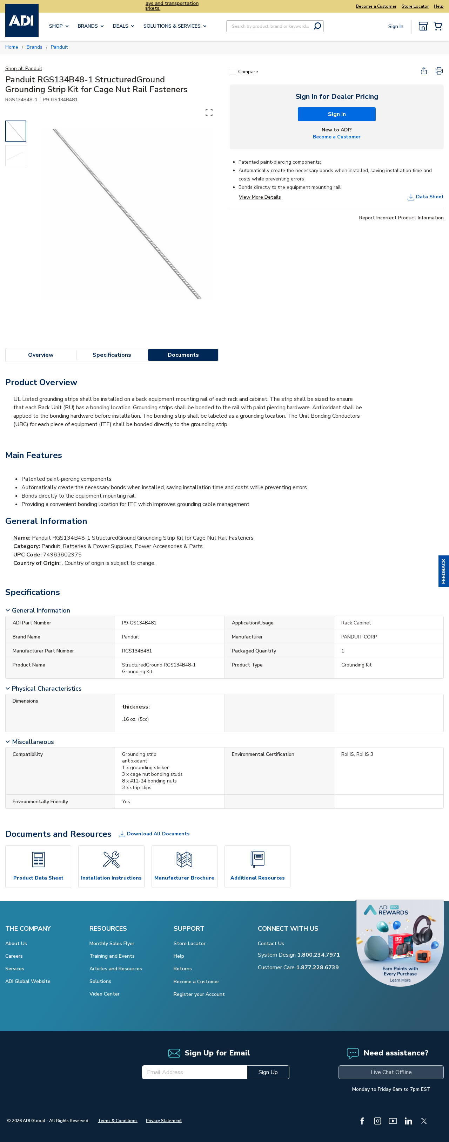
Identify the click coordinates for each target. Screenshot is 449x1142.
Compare (248, 71)
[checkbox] (233, 72)
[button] (443, 571)
